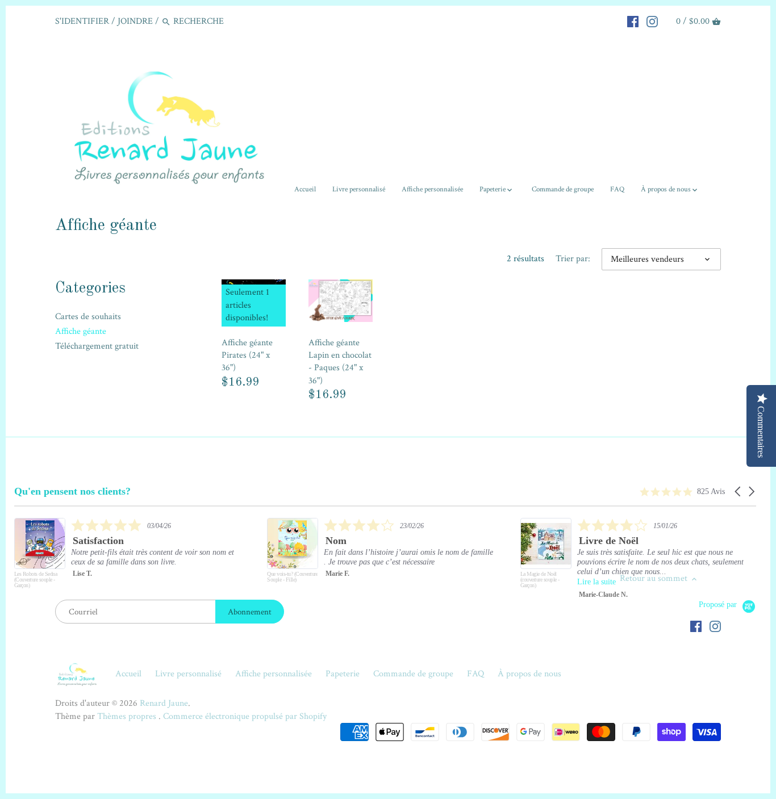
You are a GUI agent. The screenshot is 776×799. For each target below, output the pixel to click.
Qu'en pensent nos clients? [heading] (72, 491)
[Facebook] (633, 21)
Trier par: (573, 258)
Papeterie (343, 674)
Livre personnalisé (188, 674)
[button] (738, 491)
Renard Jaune (164, 703)
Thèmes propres (127, 716)
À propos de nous (529, 674)
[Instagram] (652, 21)
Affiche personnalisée (273, 674)
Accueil (128, 674)
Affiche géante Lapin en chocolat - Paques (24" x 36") (340, 362)
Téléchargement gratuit (97, 346)
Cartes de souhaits (88, 317)
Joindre (135, 21)
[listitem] (128, 556)
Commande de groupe (413, 674)
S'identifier (82, 21)
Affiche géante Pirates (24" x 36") (247, 355)
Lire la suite (596, 582)
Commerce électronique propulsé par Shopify (245, 716)
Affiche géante (80, 331)
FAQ (475, 674)
